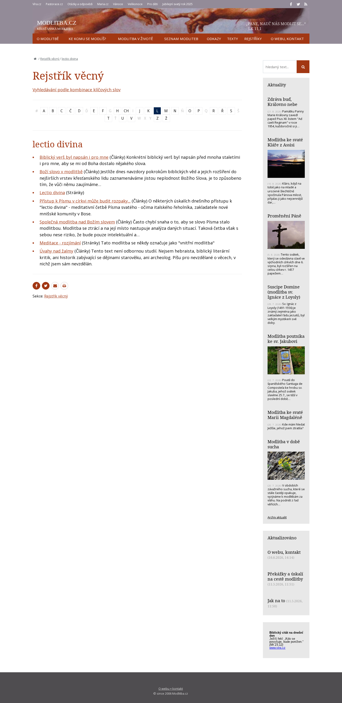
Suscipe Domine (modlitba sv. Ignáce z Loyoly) (284, 292)
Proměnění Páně (284, 216)
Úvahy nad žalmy (56, 251)
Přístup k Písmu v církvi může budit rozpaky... (85, 201)
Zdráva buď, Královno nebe (282, 101)
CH (126, 110)
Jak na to (276, 600)
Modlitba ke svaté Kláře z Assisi (285, 142)
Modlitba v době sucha (284, 444)
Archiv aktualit (277, 517)
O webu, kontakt (284, 552)
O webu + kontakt (170, 688)
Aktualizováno (282, 538)
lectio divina (70, 59)
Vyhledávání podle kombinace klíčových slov (77, 89)
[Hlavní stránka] (35, 59)
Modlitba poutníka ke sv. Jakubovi (286, 338)
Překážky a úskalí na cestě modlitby (285, 576)
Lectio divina (52, 192)
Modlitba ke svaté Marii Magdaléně (285, 414)
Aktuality (277, 85)
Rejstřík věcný (50, 59)
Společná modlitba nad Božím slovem (77, 222)
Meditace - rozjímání (60, 243)
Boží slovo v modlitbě (61, 171)
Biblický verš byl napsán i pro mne (74, 157)
